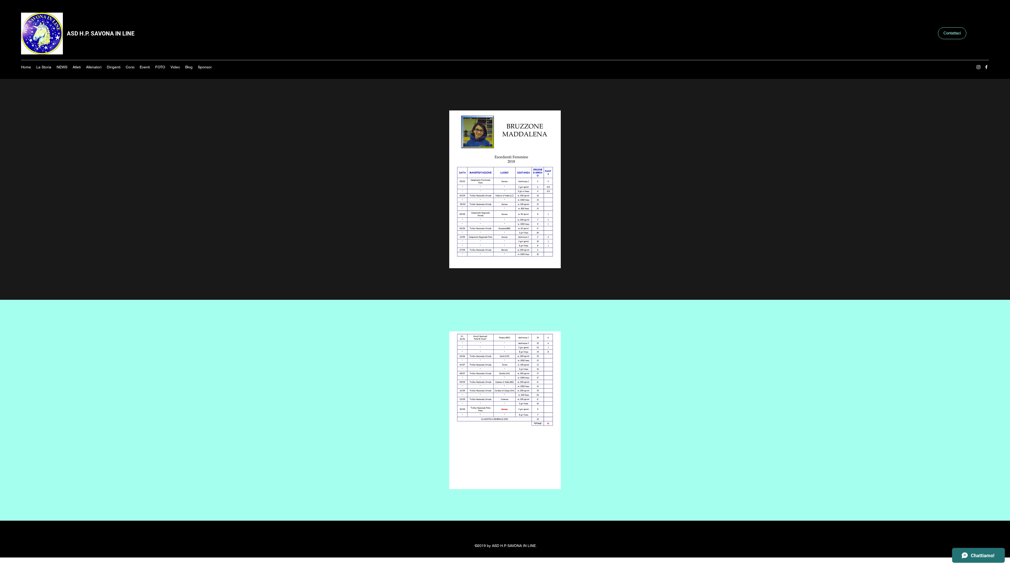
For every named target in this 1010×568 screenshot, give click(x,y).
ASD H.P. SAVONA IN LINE (100, 33)
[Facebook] (986, 67)
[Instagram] (978, 67)
